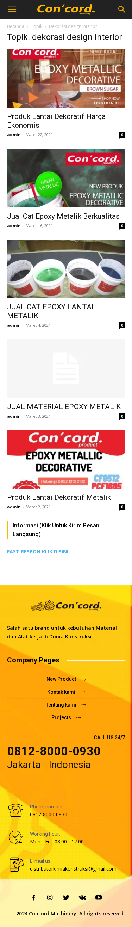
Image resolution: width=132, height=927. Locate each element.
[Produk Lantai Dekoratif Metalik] (66, 459)
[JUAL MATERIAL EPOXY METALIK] (66, 368)
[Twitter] (66, 898)
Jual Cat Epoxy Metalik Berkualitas (63, 216)
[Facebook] (33, 898)
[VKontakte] (82, 898)
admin (14, 134)
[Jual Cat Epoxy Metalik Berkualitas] (66, 178)
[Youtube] (98, 898)
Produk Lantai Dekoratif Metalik (59, 497)
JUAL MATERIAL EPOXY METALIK (64, 406)
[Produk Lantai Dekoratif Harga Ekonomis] (66, 78)
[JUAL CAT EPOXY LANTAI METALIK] (66, 269)
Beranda (15, 26)
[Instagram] (50, 898)
